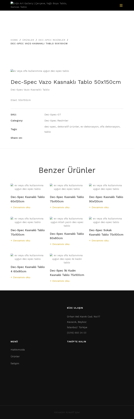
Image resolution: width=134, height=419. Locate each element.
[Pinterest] (58, 137)
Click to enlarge (118, 74)
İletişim (15, 363)
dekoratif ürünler (68, 126)
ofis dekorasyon (110, 126)
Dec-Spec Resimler (52, 40)
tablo (47, 131)
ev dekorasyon (90, 126)
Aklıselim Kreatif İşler (67, 412)
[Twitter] (51, 137)
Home (14, 40)
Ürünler (28, 40)
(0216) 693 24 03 (76, 332)
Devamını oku (21, 207)
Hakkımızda (18, 349)
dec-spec (50, 126)
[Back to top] (125, 410)
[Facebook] (45, 137)
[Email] (64, 137)
